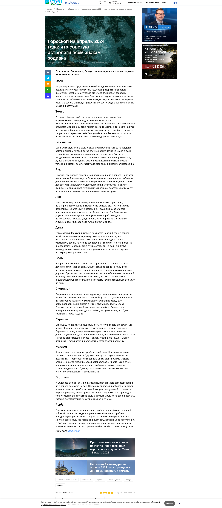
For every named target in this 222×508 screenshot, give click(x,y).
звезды (128, 480)
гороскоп (100, 480)
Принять (169, 503)
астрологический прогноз (67, 480)
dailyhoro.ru (74, 431)
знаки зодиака (114, 480)
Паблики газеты (135, 3)
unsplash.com (102, 63)
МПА (164, 3)
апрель (60, 485)
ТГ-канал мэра (152, 3)
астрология (86, 480)
